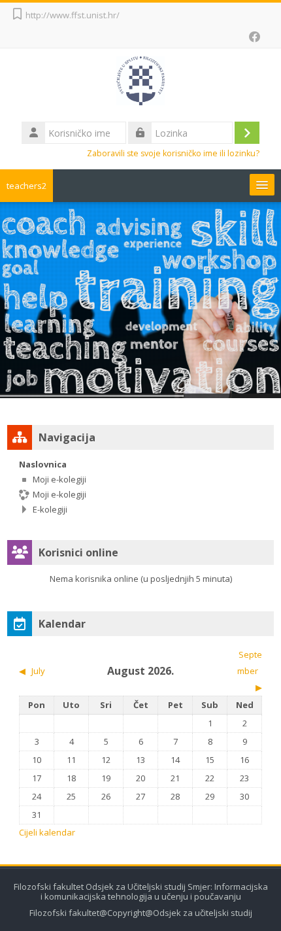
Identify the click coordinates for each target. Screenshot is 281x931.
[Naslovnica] (140, 83)
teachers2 (26, 186)
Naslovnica (43, 464)
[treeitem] (140, 487)
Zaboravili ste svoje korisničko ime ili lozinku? (173, 153)
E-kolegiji (50, 509)
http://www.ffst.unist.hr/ (72, 15)
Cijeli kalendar (47, 832)
